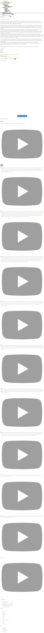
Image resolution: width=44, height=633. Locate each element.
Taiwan (4, 623)
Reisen (4, 7)
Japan (6, 11)
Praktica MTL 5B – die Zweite (5, 57)
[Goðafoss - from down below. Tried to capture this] (11, 68)
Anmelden (4, 627)
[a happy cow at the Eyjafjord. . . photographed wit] (33, 87)
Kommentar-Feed (5, 630)
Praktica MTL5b (15, 54)
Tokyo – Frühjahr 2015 (15, 57)
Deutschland (4, 614)
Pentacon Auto (9, 54)
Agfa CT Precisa (2, 54)
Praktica (12, 54)
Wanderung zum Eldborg (6, 606)
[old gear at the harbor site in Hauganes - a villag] (33, 68)
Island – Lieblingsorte (6, 619)
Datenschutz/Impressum (8, 13)
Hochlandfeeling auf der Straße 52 (8, 605)
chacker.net (5, 3)
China (6, 9)
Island (6, 8)
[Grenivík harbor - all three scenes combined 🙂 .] (11, 97)
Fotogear (7, 5)
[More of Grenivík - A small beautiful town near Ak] (11, 108)
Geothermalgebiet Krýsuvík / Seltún (8, 604)
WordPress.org (5, 631)
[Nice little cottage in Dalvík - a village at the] (33, 78)
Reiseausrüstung (8, 6)
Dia (6, 54)
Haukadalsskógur (5, 601)
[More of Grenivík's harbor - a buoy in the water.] (33, 97)
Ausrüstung (4, 610)
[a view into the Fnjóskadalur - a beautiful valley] (11, 87)
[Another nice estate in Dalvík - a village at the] (11, 78)
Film (4, 12)
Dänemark (7, 10)
